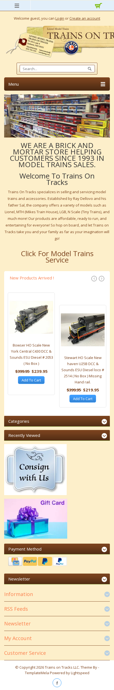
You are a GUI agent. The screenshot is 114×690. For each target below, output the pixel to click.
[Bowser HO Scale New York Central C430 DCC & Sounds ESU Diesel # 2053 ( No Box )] (31, 319)
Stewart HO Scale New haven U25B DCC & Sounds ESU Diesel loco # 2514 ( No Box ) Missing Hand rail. (82, 370)
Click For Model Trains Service (57, 256)
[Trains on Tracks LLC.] (57, 41)
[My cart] (97, 6)
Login (59, 18)
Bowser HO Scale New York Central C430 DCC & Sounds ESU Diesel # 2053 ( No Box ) (31, 354)
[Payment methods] (57, 562)
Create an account (84, 18)
